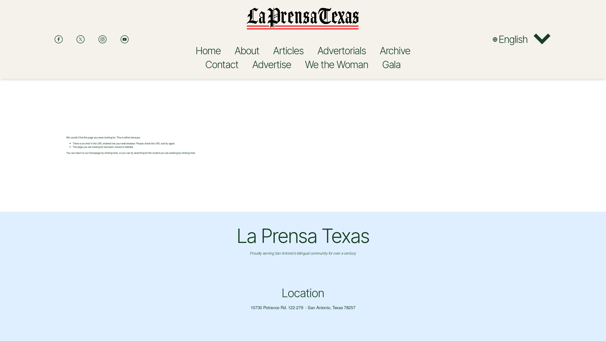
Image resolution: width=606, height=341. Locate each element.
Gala (391, 64)
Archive (395, 51)
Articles (288, 51)
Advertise (271, 64)
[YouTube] (125, 39)
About (247, 51)
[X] (81, 39)
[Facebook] (59, 39)
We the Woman (336, 64)
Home (208, 51)
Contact (221, 64)
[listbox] (522, 39)
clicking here (111, 153)
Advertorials (342, 51)
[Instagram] (102, 39)
